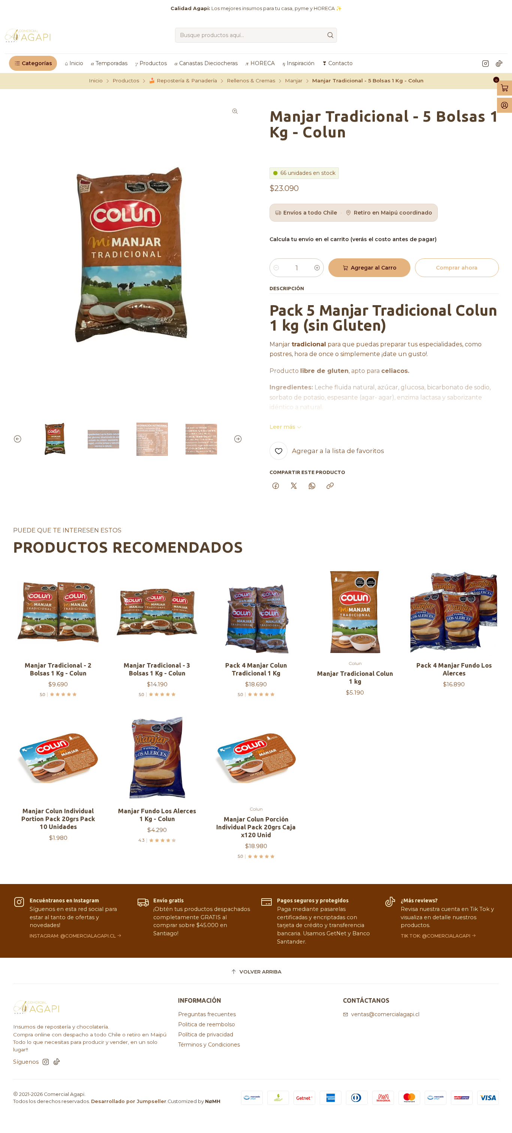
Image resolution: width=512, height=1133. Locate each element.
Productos (125, 80)
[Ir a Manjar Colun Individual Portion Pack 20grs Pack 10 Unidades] (58, 758)
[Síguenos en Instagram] (486, 63)
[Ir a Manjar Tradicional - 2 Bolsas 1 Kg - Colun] (58, 612)
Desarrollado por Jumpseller (128, 1101)
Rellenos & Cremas (251, 80)
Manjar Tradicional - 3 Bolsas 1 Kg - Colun (157, 669)
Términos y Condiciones (209, 1044)
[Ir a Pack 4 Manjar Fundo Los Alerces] (454, 612)
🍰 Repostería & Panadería (183, 80)
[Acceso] (504, 105)
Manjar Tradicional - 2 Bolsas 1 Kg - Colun (58, 669)
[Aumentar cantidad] (317, 268)
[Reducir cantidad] (276, 268)
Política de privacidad (205, 1034)
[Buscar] (330, 35)
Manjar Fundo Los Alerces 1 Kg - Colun (157, 814)
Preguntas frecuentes (207, 1014)
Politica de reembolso (206, 1024)
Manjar (293, 80)
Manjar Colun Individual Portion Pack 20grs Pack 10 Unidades (58, 818)
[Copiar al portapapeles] (330, 486)
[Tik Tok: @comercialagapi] (441, 921)
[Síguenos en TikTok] (499, 63)
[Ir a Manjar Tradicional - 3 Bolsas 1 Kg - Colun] (157, 612)
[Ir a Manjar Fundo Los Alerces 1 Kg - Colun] (157, 758)
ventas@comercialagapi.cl (385, 1014)
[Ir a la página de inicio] (27, 35)
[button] (33, 63)
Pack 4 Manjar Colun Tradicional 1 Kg (256, 669)
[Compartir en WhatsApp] (312, 486)
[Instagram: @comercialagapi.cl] (70, 921)
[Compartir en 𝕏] (293, 486)
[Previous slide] (18, 439)
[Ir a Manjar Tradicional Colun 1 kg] (355, 612)
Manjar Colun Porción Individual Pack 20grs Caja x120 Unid (256, 826)
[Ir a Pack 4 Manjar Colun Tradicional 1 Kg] (256, 612)
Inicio (96, 80)
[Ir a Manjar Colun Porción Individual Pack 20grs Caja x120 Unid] (256, 758)
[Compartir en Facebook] (275, 486)
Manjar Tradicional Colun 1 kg (355, 677)
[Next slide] (237, 439)
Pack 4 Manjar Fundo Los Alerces (454, 669)
